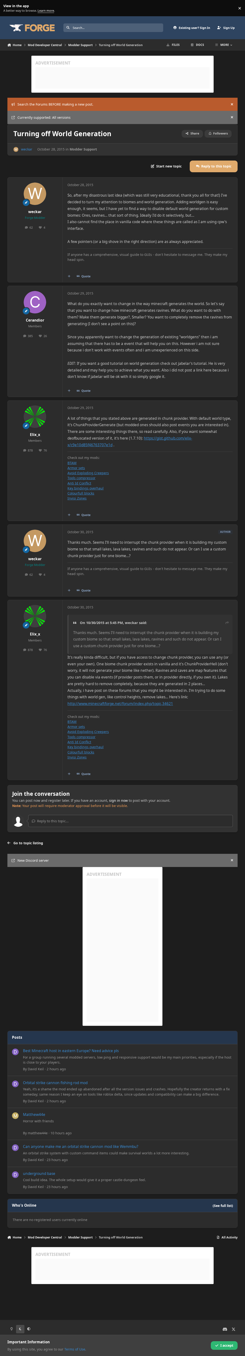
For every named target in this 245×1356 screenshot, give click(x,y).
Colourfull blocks (80, 493)
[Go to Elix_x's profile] (35, 416)
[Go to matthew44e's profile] (15, 1115)
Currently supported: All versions (44, 117)
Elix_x (35, 434)
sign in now (118, 800)
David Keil (36, 1069)
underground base (39, 1173)
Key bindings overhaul (85, 488)
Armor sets (76, 468)
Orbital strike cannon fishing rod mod (55, 1082)
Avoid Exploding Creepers (88, 473)
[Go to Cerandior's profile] (35, 302)
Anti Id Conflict (79, 483)
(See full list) (223, 1205)
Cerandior (35, 320)
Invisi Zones (77, 498)
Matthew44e (34, 1114)
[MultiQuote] (68, 276)
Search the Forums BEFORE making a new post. (55, 104)
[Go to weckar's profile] (15, 149)
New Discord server (33, 860)
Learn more (9, 8)
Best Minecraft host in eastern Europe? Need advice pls (71, 1050)
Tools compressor (81, 478)
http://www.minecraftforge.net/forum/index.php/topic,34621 (120, 703)
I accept (226, 1345)
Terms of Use (74, 1349)
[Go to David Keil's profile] (15, 1052)
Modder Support (83, 149)
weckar (26, 149)
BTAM (72, 463)
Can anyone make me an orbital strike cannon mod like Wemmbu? (80, 1146)
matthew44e (38, 1133)
